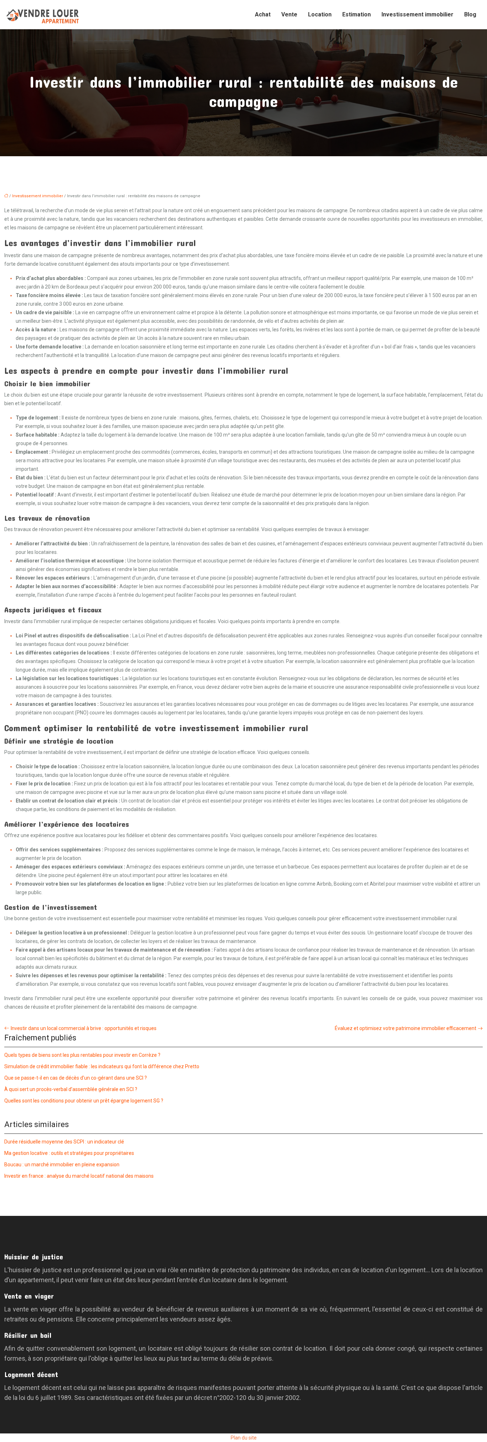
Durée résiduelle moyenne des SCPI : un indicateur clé (64, 1142)
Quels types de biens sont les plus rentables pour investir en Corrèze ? (82, 1055)
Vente (289, 14)
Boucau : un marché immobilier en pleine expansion (61, 1164)
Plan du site (244, 1438)
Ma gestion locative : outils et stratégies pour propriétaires (69, 1153)
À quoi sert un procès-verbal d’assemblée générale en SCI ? (70, 1089)
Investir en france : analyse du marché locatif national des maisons (79, 1176)
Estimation (356, 14)
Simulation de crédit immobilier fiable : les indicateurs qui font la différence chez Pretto (101, 1066)
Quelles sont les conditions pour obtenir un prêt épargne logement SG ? (83, 1101)
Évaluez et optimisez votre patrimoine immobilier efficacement (405, 1028)
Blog (470, 14)
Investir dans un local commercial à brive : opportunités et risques (84, 1028)
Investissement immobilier (417, 14)
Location (320, 14)
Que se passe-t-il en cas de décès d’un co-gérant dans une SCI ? (75, 1078)
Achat (263, 14)
